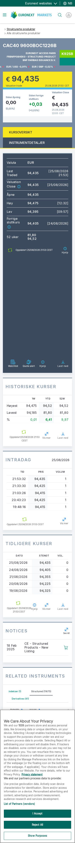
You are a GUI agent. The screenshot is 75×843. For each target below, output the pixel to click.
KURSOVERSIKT (20, 132)
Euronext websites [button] (39, 3)
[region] (37, 776)
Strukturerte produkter (21, 29)
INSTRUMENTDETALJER (27, 143)
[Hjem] (31, 15)
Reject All (37, 824)
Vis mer (46, 437)
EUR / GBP (37, 66)
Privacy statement (32, 774)
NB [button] (69, 3)
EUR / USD (12, 66)
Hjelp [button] (34, 608)
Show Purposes (37, 835)
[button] (19, 186)
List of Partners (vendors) (19, 803)
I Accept (37, 813)
